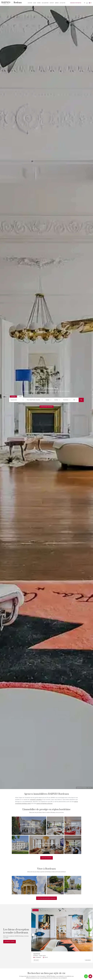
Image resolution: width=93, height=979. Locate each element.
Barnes (57, 2)
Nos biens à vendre (9, 941)
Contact (52, 2)
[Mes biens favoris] (84, 3)
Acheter (30, 2)
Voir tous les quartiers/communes (47, 898)
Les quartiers (45, 2)
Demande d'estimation (75, 2)
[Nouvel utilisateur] (87, 3)
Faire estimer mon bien (46, 406)
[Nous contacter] (90, 976)
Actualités (62, 2)
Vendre (39, 2)
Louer (34, 2)
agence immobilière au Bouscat (44, 803)
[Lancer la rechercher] (81, 400)
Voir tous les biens (46, 857)
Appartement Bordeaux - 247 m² (84, 787)
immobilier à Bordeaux (36, 799)
